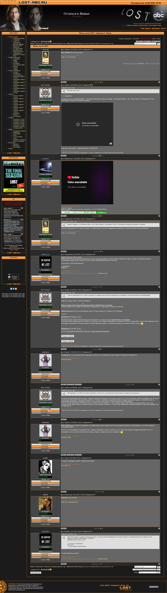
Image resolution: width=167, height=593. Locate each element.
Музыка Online (143, 25)
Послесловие (39, 43)
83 (91, 387)
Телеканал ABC (18, 128)
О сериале (16, 40)
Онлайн (10, 117)
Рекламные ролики (19, 131)
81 (91, 290)
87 (91, 531)
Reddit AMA (119, 306)
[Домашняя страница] (68, 384)
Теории (15, 62)
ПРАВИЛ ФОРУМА (102, 273)
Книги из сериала (18, 141)
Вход (159, 25)
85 (90, 458)
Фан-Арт (15, 144)
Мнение (15, 66)
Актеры (15, 72)
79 (94, 219)
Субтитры (16, 113)
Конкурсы (16, 47)
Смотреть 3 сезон (18, 122)
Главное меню (13, 37)
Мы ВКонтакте (17, 50)
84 (91, 422)
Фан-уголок (11, 142)
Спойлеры (16, 59)
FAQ (14, 56)
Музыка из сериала (19, 139)
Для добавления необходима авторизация (13, 245)
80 (94, 254)
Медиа (10, 129)
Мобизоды (16, 132)
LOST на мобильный (16, 42)
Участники (135, 38)
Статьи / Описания (14, 70)
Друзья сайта (17, 45)
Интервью (16, 63)
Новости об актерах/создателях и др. (55, 43)
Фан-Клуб (16, 145)
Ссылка (63, 314)
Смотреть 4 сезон (18, 123)
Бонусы (15, 114)
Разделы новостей (14, 57)
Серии (15, 67)
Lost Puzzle (16, 134)
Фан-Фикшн (16, 147)
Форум (10, 148)
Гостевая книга (18, 48)
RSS (158, 38)
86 (94, 494)
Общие (15, 69)
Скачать (11, 94)
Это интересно (17, 75)
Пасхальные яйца (18, 64)
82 (91, 352)
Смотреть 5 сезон (18, 125)
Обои (15, 135)
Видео (15, 60)
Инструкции (17, 116)
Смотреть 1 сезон (18, 119)
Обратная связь (18, 51)
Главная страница (132, 25)
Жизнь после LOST (72, 43)
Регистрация (153, 25)
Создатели (16, 73)
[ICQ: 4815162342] (72, 384)
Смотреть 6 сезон (18, 126)
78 (94, 158)
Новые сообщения (125, 38)
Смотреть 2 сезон (18, 120)
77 (91, 85)
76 (91, 49)
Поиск (154, 38)
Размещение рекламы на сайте (19, 53)
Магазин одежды (18, 44)
